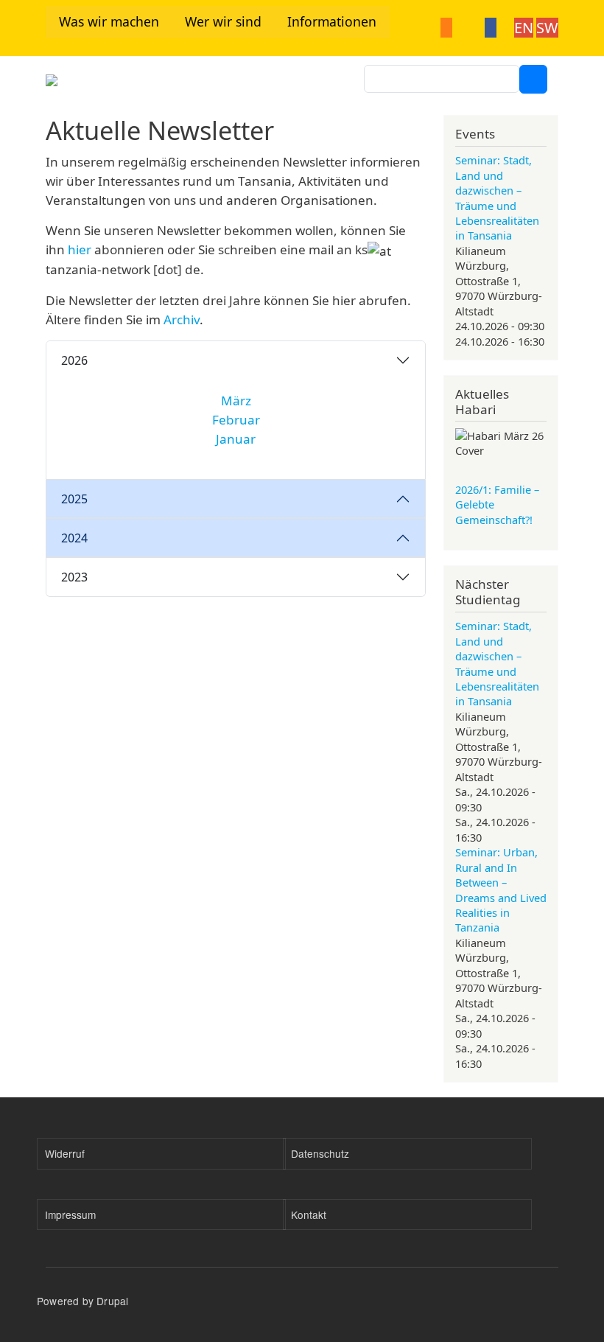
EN (523, 28)
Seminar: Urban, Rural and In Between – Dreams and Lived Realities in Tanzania (501, 889)
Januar (236, 438)
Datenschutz (320, 1153)
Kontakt (308, 1214)
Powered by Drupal (82, 1300)
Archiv (182, 319)
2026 (74, 360)
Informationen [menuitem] (331, 21)
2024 (74, 538)
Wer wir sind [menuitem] (223, 21)
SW (547, 28)
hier (81, 249)
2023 (74, 577)
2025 (74, 499)
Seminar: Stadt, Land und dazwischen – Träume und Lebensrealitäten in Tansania (497, 197)
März (236, 400)
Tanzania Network (184, 85)
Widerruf (65, 1153)
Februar (236, 419)
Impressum (70, 1214)
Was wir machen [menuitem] (109, 21)
